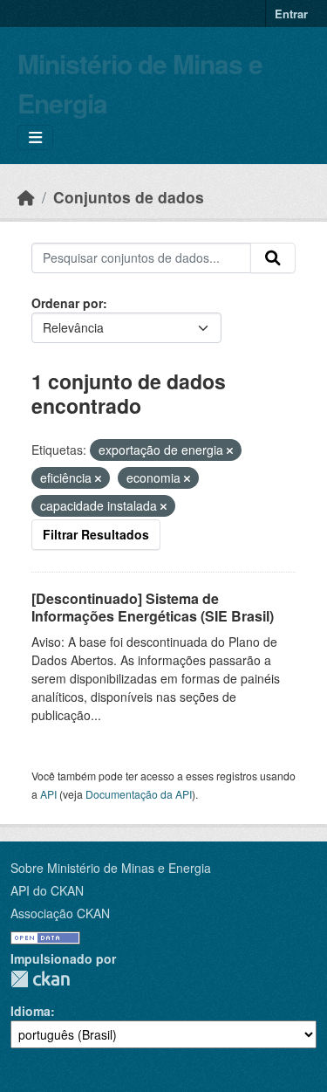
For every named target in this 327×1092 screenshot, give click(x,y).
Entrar (291, 13)
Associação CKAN (60, 913)
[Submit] (273, 258)
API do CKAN (47, 890)
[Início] (26, 197)
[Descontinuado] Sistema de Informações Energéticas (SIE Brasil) (152, 607)
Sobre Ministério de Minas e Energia (110, 867)
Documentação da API (138, 793)
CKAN (40, 979)
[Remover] (230, 450)
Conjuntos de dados (128, 197)
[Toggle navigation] (35, 137)
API (48, 793)
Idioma (30, 1011)
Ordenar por (67, 303)
